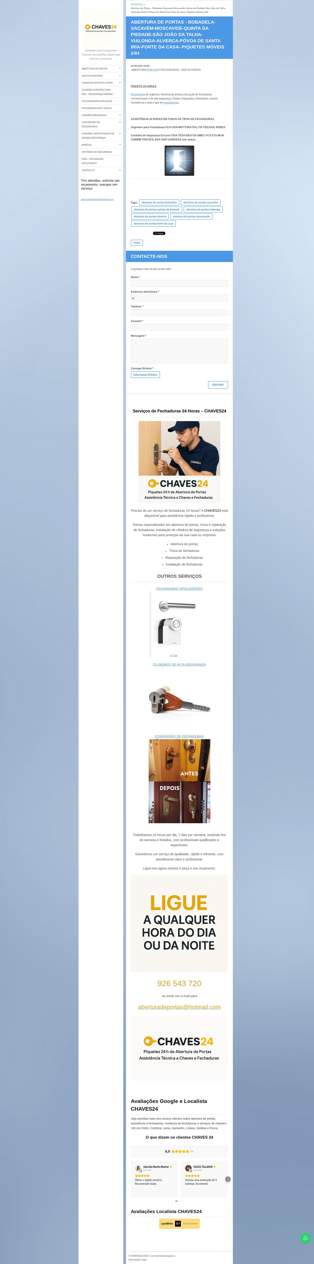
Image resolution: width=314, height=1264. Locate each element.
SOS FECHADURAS (92, 75)
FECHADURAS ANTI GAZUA (97, 108)
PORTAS (152, 69)
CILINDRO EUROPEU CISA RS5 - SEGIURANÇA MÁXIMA (97, 91)
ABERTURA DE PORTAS (94, 68)
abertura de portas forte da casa (153, 223)
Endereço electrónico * (145, 291)
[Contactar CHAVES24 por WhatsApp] (305, 1242)
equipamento (171, 102)
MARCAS (86, 145)
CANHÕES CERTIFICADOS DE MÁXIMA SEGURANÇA (98, 135)
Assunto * (137, 321)
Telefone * (137, 306)
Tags (134, 202)
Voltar (136, 242)
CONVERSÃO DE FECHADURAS (91, 124)
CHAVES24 (136, 4)
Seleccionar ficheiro (145, 374)
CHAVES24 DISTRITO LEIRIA (97, 82)
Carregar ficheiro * (142, 368)
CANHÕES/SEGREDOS (94, 115)
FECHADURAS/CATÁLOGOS (97, 101)
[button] (130, 1179)
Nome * (135, 277)
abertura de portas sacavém (200, 202)
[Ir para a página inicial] (100, 24)
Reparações (138, 94)
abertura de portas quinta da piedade (157, 209)
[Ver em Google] (138, 1168)
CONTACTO (88, 170)
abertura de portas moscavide (191, 216)
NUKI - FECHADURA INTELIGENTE (92, 161)
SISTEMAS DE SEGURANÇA (97, 152)
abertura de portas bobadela (159, 202)
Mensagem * (138, 335)
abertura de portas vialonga (203, 209)
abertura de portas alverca (150, 216)
